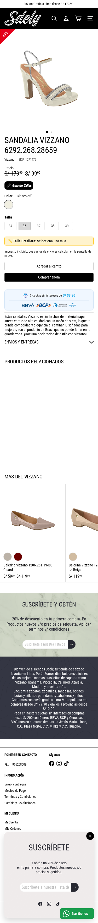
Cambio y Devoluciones (20, 803)
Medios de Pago (15, 791)
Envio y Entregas (15, 784)
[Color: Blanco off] (7, 442)
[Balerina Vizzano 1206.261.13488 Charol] (33, 533)
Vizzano (33, 476)
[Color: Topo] (7, 557)
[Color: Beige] (73, 557)
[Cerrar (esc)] (90, 836)
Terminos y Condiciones (20, 797)
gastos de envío (44, 251)
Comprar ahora (49, 277)
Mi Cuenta (11, 822)
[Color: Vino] (18, 557)
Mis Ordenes (12, 829)
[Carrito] (78, 18)
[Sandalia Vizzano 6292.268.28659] (33, 416)
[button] (18, 185)
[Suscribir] (75, 887)
